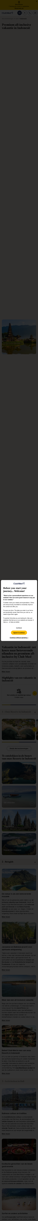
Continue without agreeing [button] (19, 638)
